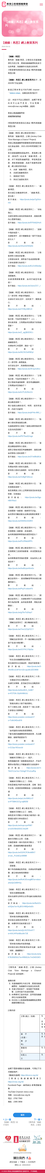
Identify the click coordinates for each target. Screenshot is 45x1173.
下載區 (23, 1162)
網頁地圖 (13, 1162)
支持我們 (31, 1162)
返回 (22, 1115)
